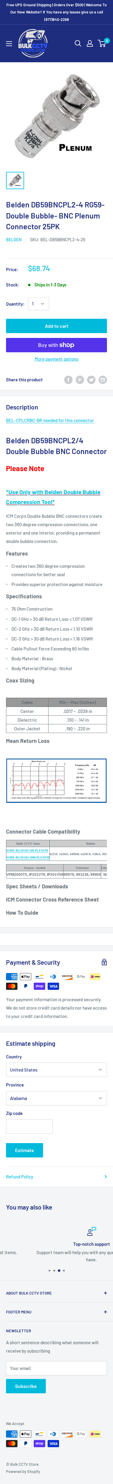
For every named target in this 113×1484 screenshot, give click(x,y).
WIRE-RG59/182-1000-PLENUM (27, 857)
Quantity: (15, 303)
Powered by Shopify (23, 1471)
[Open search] (78, 43)
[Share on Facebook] (68, 379)
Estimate (24, 1150)
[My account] (90, 43)
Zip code (14, 1113)
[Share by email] (103, 379)
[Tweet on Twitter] (91, 379)
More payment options (56, 359)
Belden (13, 239)
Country (14, 1056)
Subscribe (26, 1386)
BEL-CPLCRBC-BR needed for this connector (50, 420)
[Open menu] (9, 43)
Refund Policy (19, 1176)
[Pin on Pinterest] (80, 379)
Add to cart (56, 326)
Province (15, 1084)
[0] (102, 43)
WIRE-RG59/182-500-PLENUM (27, 850)
